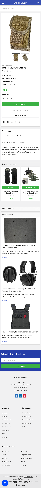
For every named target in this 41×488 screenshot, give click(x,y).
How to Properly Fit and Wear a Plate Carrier (20, 332)
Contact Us (5, 430)
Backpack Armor (27, 420)
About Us (5, 413)
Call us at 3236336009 (20, 390)
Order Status (6, 423)
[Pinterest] (19, 122)
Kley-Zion (5, 458)
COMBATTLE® (6, 465)
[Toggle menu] (2, 2)
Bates (23, 461)
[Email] (7, 122)
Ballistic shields (27, 423)
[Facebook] (3, 122)
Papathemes (24, 479)
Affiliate (4, 416)
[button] (20, 115)
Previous (2, 184)
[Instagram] (20, 396)
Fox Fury (24, 451)
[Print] (11, 122)
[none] (20, 33)
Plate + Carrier (26, 416)
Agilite (4, 454)
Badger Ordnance (26, 458)
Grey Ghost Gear (26, 454)
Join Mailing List (7, 427)
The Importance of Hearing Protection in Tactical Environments (18, 289)
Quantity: (5, 94)
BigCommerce (28, 476)
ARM (23, 427)
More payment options (20, 110)
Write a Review (6, 71)
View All (23, 465)
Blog (3, 434)
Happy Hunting (6, 461)
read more (5, 257)
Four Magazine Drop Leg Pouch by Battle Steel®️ (30, 192)
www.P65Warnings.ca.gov (10, 154)
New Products (6, 420)
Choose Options (30, 187)
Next (38, 184)
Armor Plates (26, 413)
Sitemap (4, 437)
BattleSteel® (6, 451)
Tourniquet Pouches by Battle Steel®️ (10, 192)
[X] (15, 122)
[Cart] (38, 2)
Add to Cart (10, 187)
